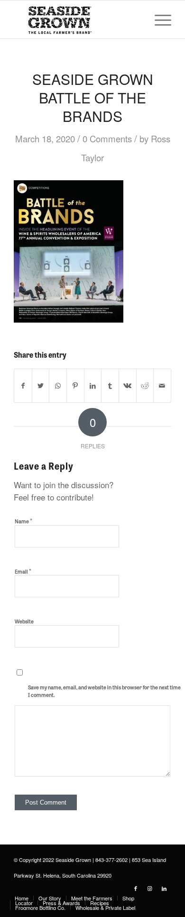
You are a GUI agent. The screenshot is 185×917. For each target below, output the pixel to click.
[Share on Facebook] (23, 385)
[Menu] (158, 19)
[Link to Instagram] (150, 888)
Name (23, 520)
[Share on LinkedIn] (93, 385)
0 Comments (107, 138)
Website (24, 621)
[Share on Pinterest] (75, 385)
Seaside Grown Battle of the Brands (92, 97)
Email (23, 570)
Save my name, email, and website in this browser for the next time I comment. (104, 691)
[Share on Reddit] (145, 385)
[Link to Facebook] (136, 888)
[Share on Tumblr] (110, 385)
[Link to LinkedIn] (164, 888)
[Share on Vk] (127, 385)
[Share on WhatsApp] (57, 385)
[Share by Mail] (162, 385)
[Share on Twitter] (40, 385)
